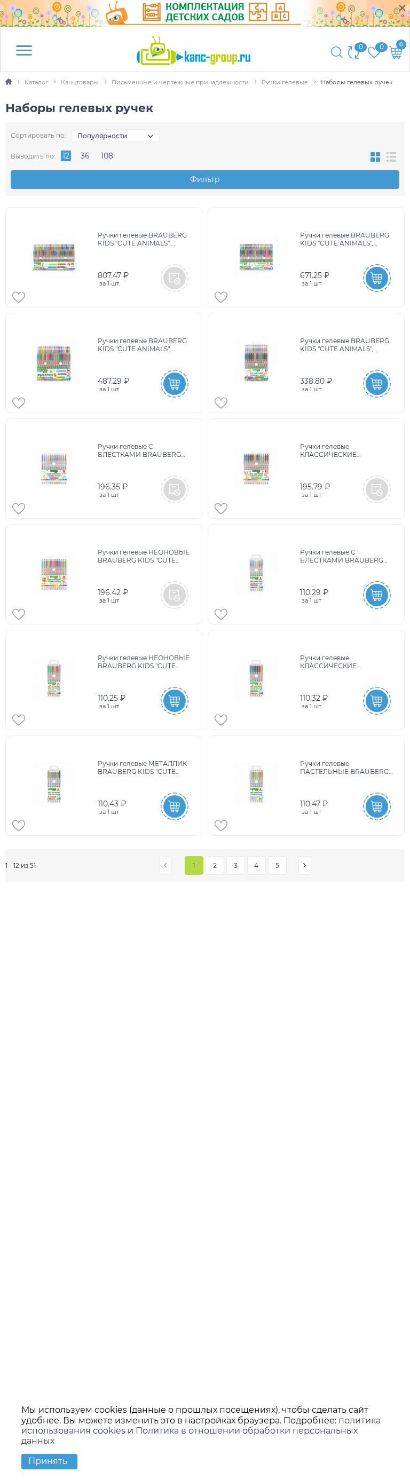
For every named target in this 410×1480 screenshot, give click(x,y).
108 (107, 156)
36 (85, 156)
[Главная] (9, 82)
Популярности (102, 136)
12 (65, 156)
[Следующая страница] (305, 865)
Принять (47, 1461)
